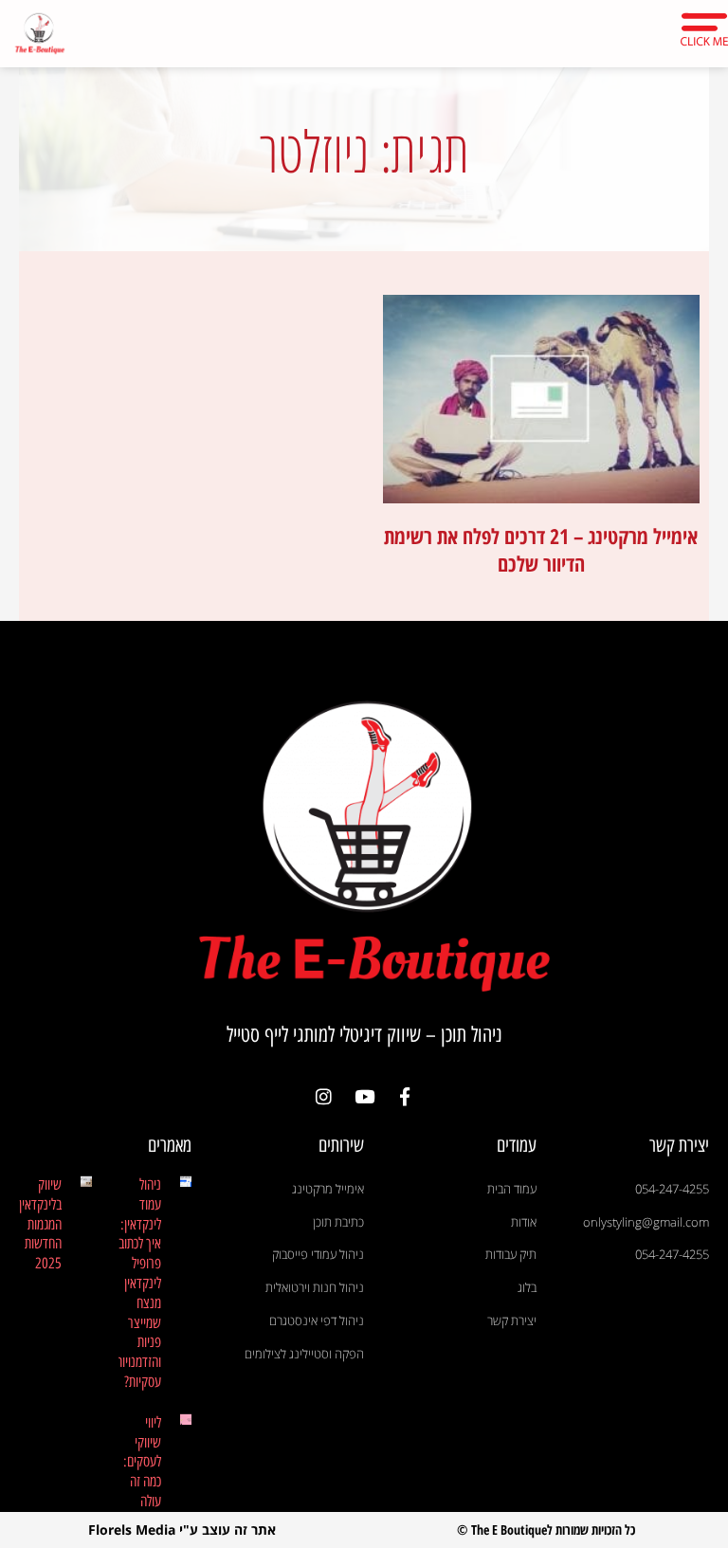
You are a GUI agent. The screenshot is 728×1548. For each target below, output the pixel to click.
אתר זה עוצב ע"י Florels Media (182, 1530)
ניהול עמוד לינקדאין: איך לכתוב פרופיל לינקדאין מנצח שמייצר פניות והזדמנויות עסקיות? (138, 1283)
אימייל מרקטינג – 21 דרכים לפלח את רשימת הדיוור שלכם (541, 549)
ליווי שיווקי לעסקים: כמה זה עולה (142, 1461)
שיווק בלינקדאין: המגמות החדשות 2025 (38, 1223)
